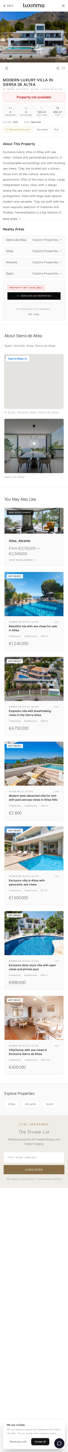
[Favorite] (63, 68)
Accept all (40, 1441)
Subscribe (34, 1169)
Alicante (30, 1104)
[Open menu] (63, 6)
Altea (11, 1104)
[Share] (57, 68)
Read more (10, 219)
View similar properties (36, 296)
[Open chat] (59, 1443)
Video (10, 58)
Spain (49, 1104)
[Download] (6, 68)
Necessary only (18, 1441)
